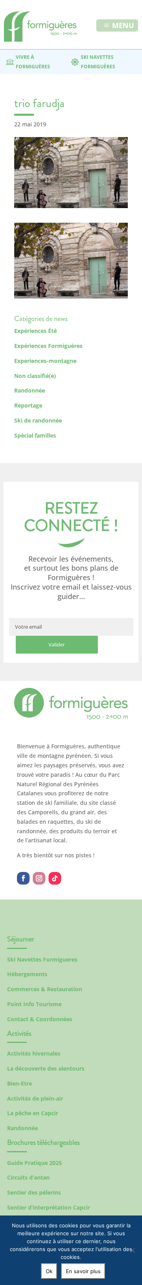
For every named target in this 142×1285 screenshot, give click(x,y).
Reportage (28, 405)
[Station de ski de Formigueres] (71, 717)
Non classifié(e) (35, 375)
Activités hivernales (33, 1053)
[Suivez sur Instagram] (39, 878)
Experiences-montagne (45, 360)
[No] (132, 1250)
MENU (123, 25)
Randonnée (29, 390)
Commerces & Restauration (44, 989)
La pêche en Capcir (32, 1113)
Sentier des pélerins (34, 1192)
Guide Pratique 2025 (34, 1163)
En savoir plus (83, 1271)
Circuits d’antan (28, 1177)
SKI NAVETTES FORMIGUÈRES (98, 62)
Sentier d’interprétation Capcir (48, 1207)
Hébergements (27, 974)
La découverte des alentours (45, 1068)
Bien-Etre (19, 1083)
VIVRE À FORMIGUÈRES (33, 62)
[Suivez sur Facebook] (23, 878)
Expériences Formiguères (48, 345)
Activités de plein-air (35, 1098)
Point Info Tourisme (34, 1004)
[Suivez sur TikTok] (55, 878)
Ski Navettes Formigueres (42, 959)
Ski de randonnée (38, 420)
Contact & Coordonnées (39, 1019)
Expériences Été (35, 330)
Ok (49, 1271)
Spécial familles (35, 435)
